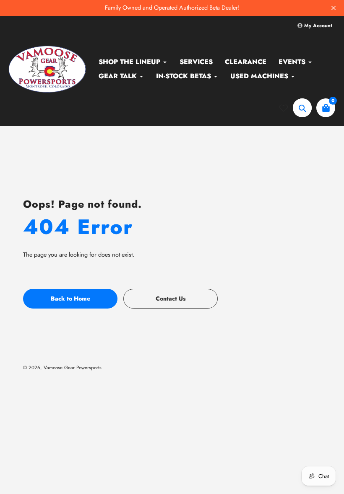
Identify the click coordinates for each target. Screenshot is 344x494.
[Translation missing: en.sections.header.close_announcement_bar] (333, 8)
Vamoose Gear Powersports (73, 367)
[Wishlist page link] (283, 108)
